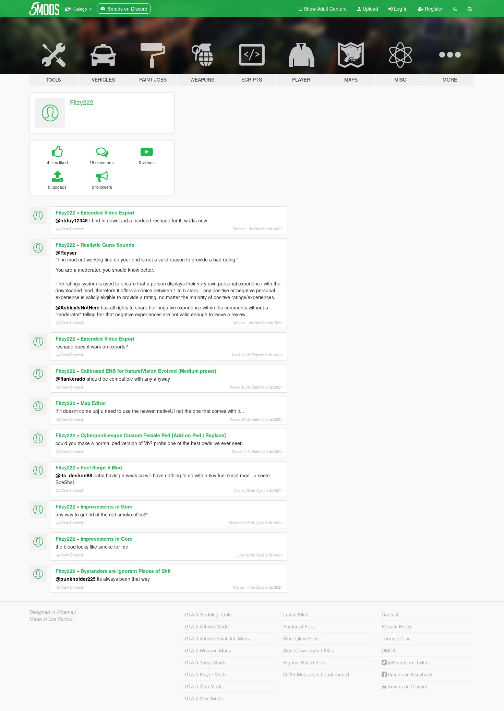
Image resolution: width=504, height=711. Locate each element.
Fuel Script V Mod (101, 467)
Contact (390, 614)
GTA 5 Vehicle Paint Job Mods (217, 638)
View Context (72, 228)
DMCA (389, 650)
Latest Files (295, 614)
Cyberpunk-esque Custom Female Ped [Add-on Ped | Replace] (153, 435)
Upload (369, 8)
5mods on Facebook (410, 674)
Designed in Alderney (52, 612)
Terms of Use (396, 638)
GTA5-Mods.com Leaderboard (316, 674)
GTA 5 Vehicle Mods (206, 626)
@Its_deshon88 (74, 475)
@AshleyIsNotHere (77, 307)
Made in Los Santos (51, 618)
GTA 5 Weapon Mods (208, 650)
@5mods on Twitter (408, 662)
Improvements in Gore (106, 506)
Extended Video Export (107, 212)
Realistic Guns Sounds (107, 244)
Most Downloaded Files (308, 650)
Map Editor (93, 403)
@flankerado (70, 378)
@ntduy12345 (72, 220)
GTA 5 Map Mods (204, 686)
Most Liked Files (301, 638)
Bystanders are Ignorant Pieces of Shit (126, 570)
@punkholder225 (76, 578)
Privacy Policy (396, 626)
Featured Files (299, 626)
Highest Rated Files (304, 662)
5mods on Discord (407, 686)
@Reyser (66, 252)
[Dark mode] (455, 8)
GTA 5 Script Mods (205, 662)
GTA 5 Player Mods (206, 674)
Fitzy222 (81, 102)
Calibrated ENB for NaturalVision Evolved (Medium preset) (148, 370)
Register (433, 8)
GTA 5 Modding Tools (208, 614)
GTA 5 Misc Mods (204, 698)
